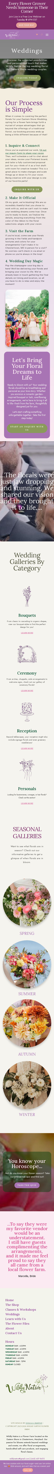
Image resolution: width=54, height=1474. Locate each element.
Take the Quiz (27, 1185)
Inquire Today (27, 78)
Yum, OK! (28, 1470)
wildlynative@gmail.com (19, 1458)
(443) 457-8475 (38, 1458)
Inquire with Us (27, 189)
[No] (50, 1467)
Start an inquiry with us (27, 428)
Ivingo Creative (34, 1423)
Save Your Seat (26, 25)
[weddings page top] (27, 346)
